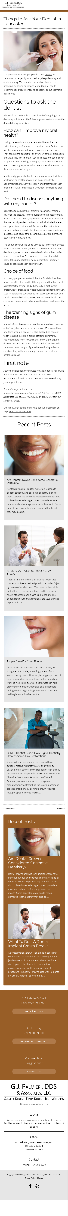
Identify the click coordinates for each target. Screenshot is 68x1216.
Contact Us (34, 1071)
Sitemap (40, 1178)
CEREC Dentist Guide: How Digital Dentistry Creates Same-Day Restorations (33, 754)
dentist (48, 74)
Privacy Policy (30, 1178)
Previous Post (10, 808)
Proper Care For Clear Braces (25, 661)
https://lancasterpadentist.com (19, 392)
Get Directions (34, 1011)
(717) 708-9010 (28, 396)
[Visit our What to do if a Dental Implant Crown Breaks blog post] (34, 545)
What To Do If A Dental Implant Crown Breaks (30, 572)
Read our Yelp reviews (20, 411)
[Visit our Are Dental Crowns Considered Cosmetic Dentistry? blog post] (34, 455)
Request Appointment (34, 1041)
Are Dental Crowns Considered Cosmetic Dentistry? (32, 481)
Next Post (60, 808)
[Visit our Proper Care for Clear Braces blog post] (34, 636)
